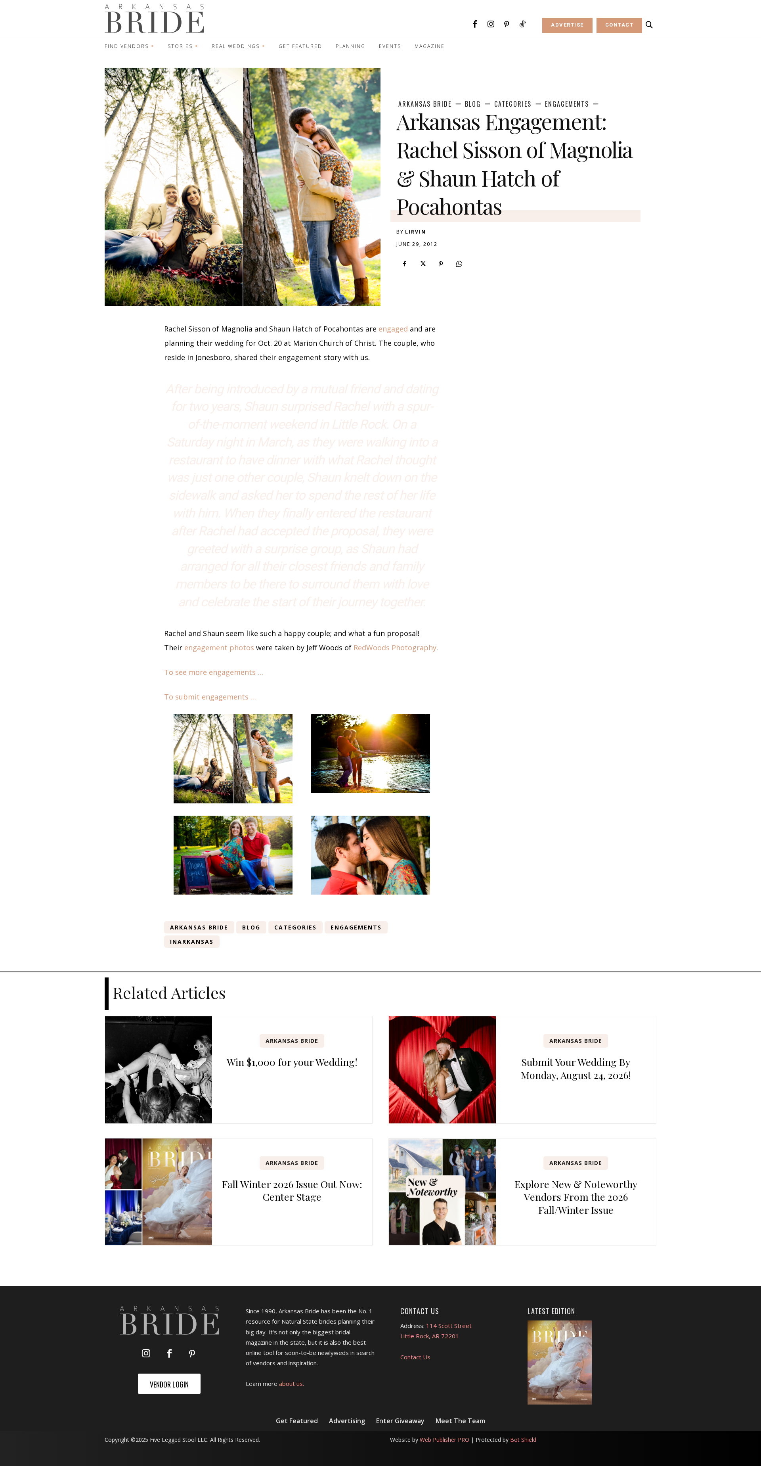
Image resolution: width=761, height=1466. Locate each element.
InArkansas (192, 941)
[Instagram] (491, 25)
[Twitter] (422, 264)
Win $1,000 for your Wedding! (292, 1061)
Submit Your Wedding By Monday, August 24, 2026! (576, 1068)
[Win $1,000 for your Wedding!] (158, 1069)
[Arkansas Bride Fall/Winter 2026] (560, 1362)
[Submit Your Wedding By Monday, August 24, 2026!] (442, 1069)
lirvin (415, 231)
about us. (291, 1383)
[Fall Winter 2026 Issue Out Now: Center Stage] (158, 1192)
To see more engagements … (213, 672)
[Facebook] (475, 25)
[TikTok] (522, 25)
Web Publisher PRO (444, 1439)
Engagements (567, 104)
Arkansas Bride (424, 104)
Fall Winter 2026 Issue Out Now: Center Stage (292, 1190)
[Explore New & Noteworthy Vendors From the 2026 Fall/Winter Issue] (442, 1192)
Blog (473, 104)
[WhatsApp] (459, 264)
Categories (513, 104)
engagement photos (219, 647)
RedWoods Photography (395, 647)
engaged (393, 328)
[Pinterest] (506, 25)
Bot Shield (523, 1439)
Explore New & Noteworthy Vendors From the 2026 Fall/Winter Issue (575, 1196)
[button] (649, 25)
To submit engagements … (210, 696)
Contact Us (415, 1357)
